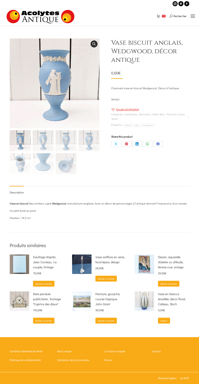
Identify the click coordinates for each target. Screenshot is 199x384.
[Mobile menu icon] (192, 16)
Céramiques (131, 114)
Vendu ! (164, 320)
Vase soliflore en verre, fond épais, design (110, 259)
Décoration (145, 114)
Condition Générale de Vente (26, 351)
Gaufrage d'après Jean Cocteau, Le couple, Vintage (45, 262)
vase (137, 125)
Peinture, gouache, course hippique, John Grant (107, 299)
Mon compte (64, 351)
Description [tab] (17, 192)
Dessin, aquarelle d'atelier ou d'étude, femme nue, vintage (170, 262)
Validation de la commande (73, 360)
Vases (181, 114)
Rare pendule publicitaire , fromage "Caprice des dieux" (47, 299)
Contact (156, 351)
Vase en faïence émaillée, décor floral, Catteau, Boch (172, 299)
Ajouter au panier (43, 283)
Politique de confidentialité (25, 360)
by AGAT (184, 378)
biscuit (128, 125)
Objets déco (158, 114)
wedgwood (148, 125)
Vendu (114, 118)
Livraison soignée (114, 351)
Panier (108, 360)
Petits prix (172, 114)
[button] (94, 43)
